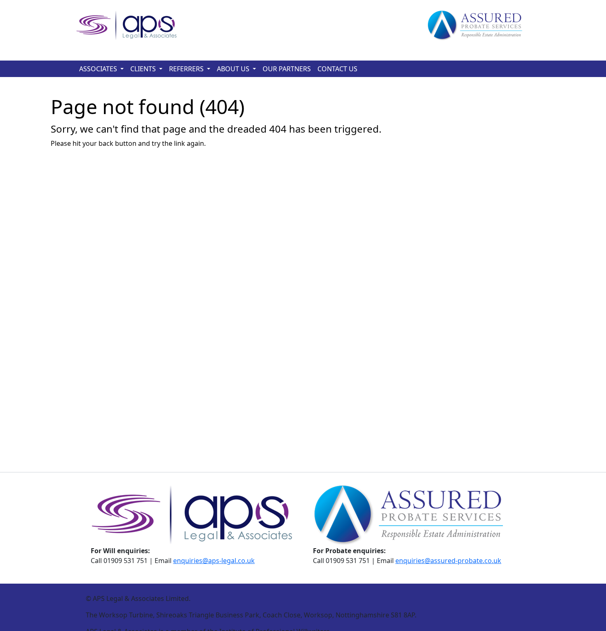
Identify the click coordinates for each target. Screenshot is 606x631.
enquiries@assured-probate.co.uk (448, 560)
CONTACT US (337, 68)
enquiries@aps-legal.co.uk (214, 560)
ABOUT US (233, 68)
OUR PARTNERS (287, 68)
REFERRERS (186, 68)
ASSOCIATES (98, 68)
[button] (122, 69)
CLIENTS (143, 68)
